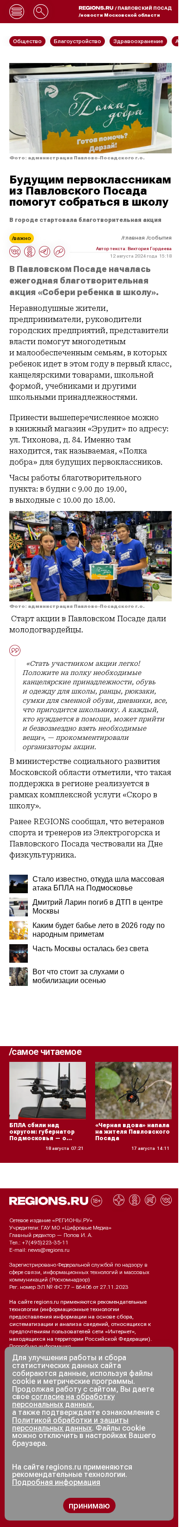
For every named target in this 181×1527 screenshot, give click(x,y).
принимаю (89, 1505)
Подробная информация (40, 1346)
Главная (134, 237)
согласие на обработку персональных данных (63, 1400)
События (160, 237)
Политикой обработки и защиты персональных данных (70, 1424)
